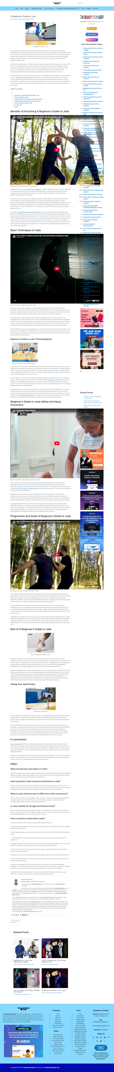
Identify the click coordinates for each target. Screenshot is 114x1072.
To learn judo (32, 329)
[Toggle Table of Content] (11, 93)
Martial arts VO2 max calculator (92, 246)
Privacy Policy (58, 1023)
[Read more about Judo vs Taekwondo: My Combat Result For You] (55, 948)
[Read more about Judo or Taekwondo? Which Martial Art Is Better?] (26, 978)
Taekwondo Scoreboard (80, 1031)
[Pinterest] (25, 915)
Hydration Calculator (80, 1038)
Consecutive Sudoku (58, 1038)
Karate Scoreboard (80, 1027)
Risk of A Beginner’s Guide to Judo (23, 103)
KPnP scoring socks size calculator (93, 81)
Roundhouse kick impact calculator (93, 214)
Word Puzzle (58, 1054)
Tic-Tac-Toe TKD (58, 1052)
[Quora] (27, 915)
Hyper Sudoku (58, 1042)
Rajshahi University (49, 897)
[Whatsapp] (18, 915)
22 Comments (14, 19)
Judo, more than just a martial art (32, 189)
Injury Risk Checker (80, 1035)
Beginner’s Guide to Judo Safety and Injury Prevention (28, 99)
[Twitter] (20, 915)
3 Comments (16, 994)
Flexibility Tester (80, 1019)
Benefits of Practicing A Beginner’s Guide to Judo (27, 95)
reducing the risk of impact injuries (27, 488)
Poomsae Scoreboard (80, 1044)
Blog (17, 8)
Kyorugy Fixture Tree (80, 1050)
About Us (57, 1017)
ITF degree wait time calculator (92, 141)
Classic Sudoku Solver (58, 1040)
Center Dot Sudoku (58, 1036)
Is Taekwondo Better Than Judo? (54, 990)
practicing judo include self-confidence (30, 212)
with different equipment (26, 395)
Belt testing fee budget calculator (92, 148)
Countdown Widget (80, 1033)
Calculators (58, 1021)
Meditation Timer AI (80, 1037)
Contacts (95, 8)
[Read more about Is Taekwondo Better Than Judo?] (55, 978)
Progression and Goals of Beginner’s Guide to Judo (27, 101)
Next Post (13, 922)
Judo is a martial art (15, 744)
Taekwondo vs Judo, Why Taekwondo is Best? (22, 961)
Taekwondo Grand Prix (58, 1050)
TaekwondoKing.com (34, 901)
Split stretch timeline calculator (92, 232)
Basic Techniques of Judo (21, 97)
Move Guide (80, 1016)
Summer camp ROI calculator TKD (92, 275)
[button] (29, 8)
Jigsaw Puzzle (58, 1044)
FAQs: (16, 106)
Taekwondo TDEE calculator (91, 235)
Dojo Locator (80, 1017)
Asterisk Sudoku (58, 1034)
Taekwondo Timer (36, 8)
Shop (21, 8)
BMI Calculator (80, 1023)
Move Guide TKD (49, 8)
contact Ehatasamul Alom (29, 911)
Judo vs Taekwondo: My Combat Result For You (54, 961)
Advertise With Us (58, 1027)
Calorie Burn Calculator (80, 1042)
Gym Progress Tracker (80, 1040)
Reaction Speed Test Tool (58, 1046)
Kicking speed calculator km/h (92, 217)
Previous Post (15, 920)
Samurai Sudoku (58, 1048)
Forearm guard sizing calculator (92, 70)
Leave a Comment (18, 964)
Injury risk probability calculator (92, 300)
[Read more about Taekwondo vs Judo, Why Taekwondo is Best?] (26, 948)
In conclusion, (18, 104)
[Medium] (23, 915)
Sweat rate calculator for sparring (92, 194)
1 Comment (44, 964)
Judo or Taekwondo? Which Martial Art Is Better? (26, 991)
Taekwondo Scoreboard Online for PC (67, 8)
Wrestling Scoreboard (80, 1029)
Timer (80, 1014)
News (26, 8)
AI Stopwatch (80, 1021)
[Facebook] (12, 915)
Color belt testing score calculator (93, 121)
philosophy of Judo (53, 380)
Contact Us (58, 1019)
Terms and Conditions (58, 1025)
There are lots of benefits (23, 77)
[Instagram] (14, 915)
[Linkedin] (16, 915)
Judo (20, 19)
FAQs (83, 8)
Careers (88, 8)
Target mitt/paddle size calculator (93, 101)
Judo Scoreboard (80, 1025)
